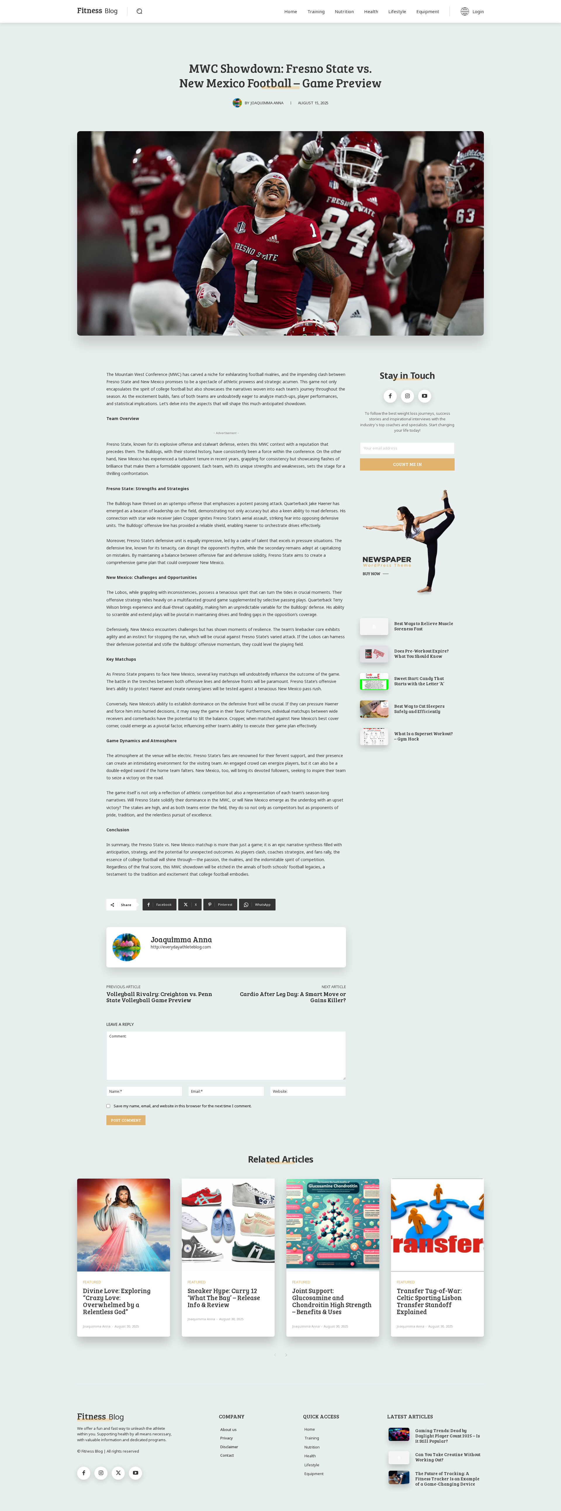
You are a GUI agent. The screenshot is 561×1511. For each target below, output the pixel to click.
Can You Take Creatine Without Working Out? (447, 1457)
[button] (139, 11)
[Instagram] (407, 396)
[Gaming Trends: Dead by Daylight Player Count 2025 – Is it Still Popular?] (399, 1434)
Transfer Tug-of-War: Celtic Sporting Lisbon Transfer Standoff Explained (429, 1301)
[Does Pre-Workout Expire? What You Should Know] (374, 654)
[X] (118, 1473)
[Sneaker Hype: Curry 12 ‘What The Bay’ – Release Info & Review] (228, 1225)
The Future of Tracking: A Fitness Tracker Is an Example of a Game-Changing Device (447, 1478)
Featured (92, 1282)
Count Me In (407, 464)
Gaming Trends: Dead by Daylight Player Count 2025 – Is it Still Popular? (447, 1435)
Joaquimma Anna (267, 102)
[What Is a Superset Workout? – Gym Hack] (374, 736)
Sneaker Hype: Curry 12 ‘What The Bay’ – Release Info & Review (224, 1297)
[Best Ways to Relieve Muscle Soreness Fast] (374, 626)
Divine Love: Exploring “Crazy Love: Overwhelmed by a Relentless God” (116, 1301)
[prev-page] (274, 1355)
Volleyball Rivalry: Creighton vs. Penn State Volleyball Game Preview (159, 997)
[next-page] (286, 1355)
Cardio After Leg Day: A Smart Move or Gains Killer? (293, 997)
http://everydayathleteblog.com (181, 947)
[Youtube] (424, 396)
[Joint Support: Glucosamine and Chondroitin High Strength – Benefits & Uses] (332, 1225)
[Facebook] (390, 396)
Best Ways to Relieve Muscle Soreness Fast (423, 626)
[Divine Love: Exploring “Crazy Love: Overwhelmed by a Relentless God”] (123, 1225)
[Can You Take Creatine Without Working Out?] (399, 1458)
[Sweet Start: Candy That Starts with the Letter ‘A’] (374, 681)
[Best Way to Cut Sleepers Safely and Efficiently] (374, 708)
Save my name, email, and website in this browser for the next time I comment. (183, 1105)
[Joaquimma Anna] (239, 102)
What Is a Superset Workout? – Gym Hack (423, 736)
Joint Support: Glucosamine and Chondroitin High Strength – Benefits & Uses (332, 1301)
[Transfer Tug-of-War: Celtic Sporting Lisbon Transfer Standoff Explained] (437, 1225)
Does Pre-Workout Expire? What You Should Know (421, 653)
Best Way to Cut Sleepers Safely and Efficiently (419, 708)
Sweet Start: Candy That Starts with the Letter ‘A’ (419, 680)
